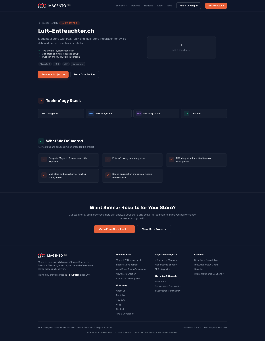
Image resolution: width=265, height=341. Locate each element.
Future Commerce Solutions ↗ (209, 274)
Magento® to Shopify (166, 264)
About (160, 5)
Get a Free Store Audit (112, 229)
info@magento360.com (206, 264)
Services (120, 5)
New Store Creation (126, 274)
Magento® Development (128, 260)
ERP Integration (162, 269)
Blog (169, 5)
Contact (120, 309)
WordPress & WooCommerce (131, 269)
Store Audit (160, 281)
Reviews (148, 5)
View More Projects (154, 229)
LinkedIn (198, 269)
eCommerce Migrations (167, 260)
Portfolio (135, 5)
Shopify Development (127, 264)
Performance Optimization (168, 286)
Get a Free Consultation (206, 260)
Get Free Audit (216, 5)
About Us (120, 290)
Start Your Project (51, 74)
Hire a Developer (189, 5)
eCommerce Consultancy (168, 290)
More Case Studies (84, 74)
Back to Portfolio (50, 23)
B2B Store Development (128, 278)
